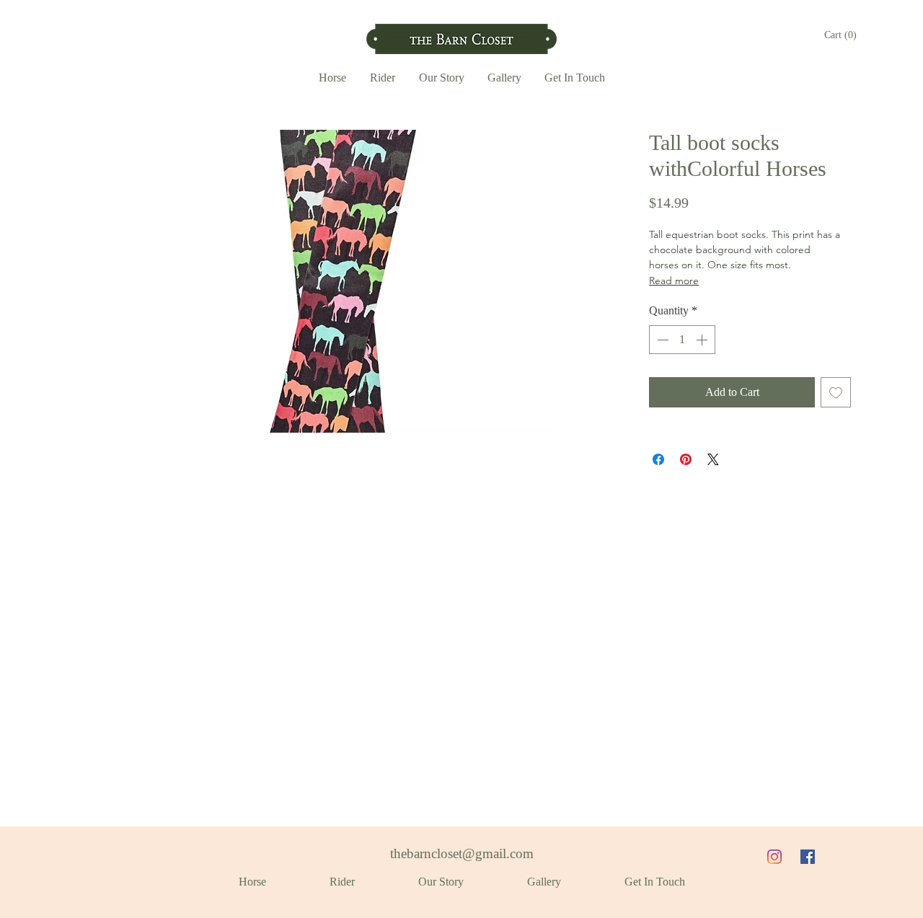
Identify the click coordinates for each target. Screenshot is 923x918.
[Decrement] (661, 339)
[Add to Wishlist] (836, 392)
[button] (840, 34)
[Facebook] (807, 856)
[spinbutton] (682, 339)
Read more (674, 280)
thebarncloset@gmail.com (462, 853)
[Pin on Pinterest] (685, 459)
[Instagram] (774, 856)
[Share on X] (713, 459)
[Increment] (703, 339)
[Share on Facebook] (658, 459)
